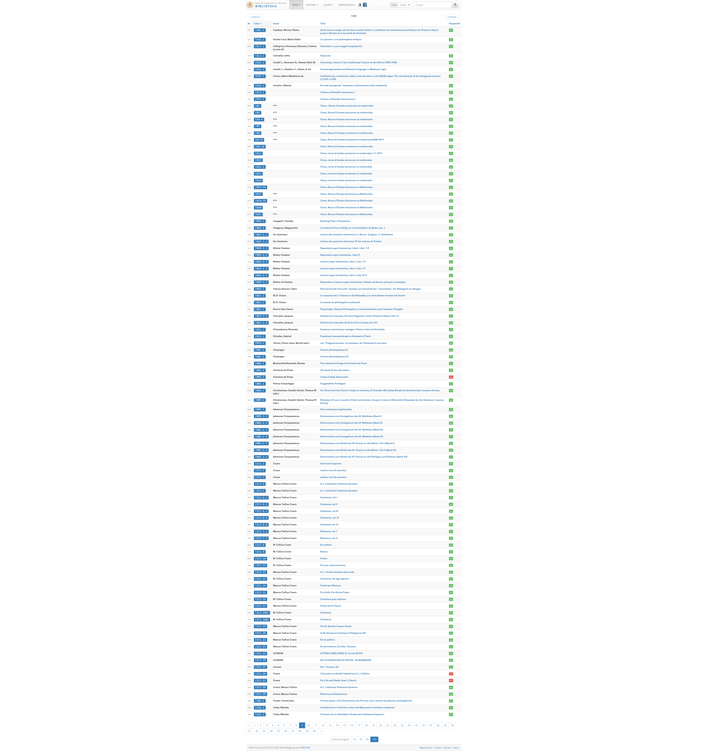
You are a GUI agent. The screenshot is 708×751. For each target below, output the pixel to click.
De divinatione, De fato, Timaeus (338, 646)
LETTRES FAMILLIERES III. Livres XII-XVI (341, 653)
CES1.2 (259, 69)
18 (366, 725)
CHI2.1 (259, 336)
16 (351, 725)
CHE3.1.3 (261, 316)
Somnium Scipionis (330, 463)
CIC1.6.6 (261, 524)
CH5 (257, 126)
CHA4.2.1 (261, 261)
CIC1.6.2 (261, 504)
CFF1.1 (259, 92)
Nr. (249, 23)
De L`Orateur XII (329, 666)
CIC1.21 (260, 639)
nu (451, 377)
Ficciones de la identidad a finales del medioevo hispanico (352, 714)
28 (438, 725)
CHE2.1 (259, 309)
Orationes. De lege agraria (334, 578)
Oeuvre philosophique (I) (334, 349)
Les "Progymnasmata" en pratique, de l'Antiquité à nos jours (353, 343)
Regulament (426, 747)
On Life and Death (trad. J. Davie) (338, 680)
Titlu (322, 23)
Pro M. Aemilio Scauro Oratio (336, 626)
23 (402, 725)
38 (300, 730)
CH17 (258, 194)
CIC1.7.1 (261, 531)
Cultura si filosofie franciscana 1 (337, 92)
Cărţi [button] (295, 4)
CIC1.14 (260, 585)
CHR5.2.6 (261, 450)
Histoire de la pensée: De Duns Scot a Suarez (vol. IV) (348, 322)
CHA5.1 (259, 288)
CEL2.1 (259, 55)
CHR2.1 (259, 363)
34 (271, 730)
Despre (448, 747)
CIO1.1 (259, 707)
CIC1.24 (260, 660)
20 (380, 725)
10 (308, 725)
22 (395, 725)
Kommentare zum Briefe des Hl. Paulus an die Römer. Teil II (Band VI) (358, 450)
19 (373, 725)
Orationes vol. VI (329, 524)
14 (337, 725)
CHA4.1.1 (261, 248)
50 (367, 739)
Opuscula (325, 55)
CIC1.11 (260, 565)
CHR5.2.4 (261, 436)
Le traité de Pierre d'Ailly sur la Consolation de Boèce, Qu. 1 (352, 227)
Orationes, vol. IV (329, 517)
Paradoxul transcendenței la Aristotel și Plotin (345, 336)
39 (307, 730)
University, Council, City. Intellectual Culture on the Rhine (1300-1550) (358, 62)
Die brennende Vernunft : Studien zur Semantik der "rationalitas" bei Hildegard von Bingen (370, 288)
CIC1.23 (260, 653)
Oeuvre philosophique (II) (334, 356)
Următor (453, 16)
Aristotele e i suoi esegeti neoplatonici (341, 46)
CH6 (257, 133)
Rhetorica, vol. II (329, 538)
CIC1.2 (259, 470)
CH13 (258, 173)
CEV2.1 (259, 85)
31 (249, 730)
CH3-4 (259, 119)
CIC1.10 (260, 558)
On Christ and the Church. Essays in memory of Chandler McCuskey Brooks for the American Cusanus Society (380, 390)
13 (330, 725)
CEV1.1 (259, 76)
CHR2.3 (259, 377)
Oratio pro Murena (330, 585)
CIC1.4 (259, 484)
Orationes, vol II (329, 504)
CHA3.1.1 (261, 234)
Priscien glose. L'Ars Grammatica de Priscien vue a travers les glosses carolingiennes (366, 700)
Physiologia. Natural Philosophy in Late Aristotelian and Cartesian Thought (361, 309)
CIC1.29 (260, 694)
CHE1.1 (259, 295)
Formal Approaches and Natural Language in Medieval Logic (353, 69)
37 (292, 730)
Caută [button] (328, 4)
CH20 (258, 207)
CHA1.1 (259, 221)
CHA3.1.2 (261, 241)
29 (445, 725)
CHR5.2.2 (261, 423)
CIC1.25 (260, 667)
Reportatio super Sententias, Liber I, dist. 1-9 (344, 248)
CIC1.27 (260, 680)
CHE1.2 (259, 302)
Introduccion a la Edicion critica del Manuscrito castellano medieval (357, 707)
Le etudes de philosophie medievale (340, 302)
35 (278, 730)
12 (323, 725)
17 (359, 725)
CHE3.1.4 (261, 322)
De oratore (326, 544)
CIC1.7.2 (261, 538)
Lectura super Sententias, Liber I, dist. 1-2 (343, 261)
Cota (256, 23)
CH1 (257, 105)
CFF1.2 (259, 99)
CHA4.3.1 (261, 282)
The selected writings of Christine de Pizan (343, 363)
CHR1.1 (259, 349)
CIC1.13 (260, 578)
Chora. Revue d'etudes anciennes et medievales (346, 119)
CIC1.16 (260, 599)
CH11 (258, 153)
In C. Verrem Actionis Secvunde (337, 572)
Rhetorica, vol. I (328, 531)
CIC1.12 (260, 572)
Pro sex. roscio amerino (333, 565)
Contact (438, 747)
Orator (323, 558)
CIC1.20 (260, 633)
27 (431, 725)
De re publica (327, 639)
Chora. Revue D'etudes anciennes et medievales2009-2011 (352, 139)
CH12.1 (259, 166)
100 (374, 739)
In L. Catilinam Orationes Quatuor (339, 483)
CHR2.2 (259, 370)
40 (314, 730)
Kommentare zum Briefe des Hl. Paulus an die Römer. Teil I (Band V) (357, 443)
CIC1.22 (260, 646)
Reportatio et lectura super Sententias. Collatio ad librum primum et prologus (363, 282)
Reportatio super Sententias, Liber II (340, 254)
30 (452, 725)
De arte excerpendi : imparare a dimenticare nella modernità (353, 85)
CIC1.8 (259, 545)
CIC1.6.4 (261, 517)
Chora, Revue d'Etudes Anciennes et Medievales (346, 187)
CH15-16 (260, 187)
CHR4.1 (259, 390)
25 (416, 725)
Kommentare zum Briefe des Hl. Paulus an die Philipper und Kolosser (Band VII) (363, 456)
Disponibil (454, 23)
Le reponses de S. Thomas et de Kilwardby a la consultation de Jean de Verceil (362, 295)
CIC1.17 (260, 606)
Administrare (347, 4)
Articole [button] (311, 4)
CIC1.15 (260, 592)
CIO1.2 (259, 714)
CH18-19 (260, 200)
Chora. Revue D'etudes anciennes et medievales (346, 112)
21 (387, 725)
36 (285, 730)
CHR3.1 (259, 383)
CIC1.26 (260, 673)
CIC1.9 (259, 551)
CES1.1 (259, 62)
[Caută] (455, 5)
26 (423, 725)
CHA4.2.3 (261, 275)
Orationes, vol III (329, 511)
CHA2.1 (259, 227)
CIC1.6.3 (261, 511)
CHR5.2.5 (261, 443)
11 (316, 725)
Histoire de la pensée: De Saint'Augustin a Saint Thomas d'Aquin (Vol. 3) (359, 315)
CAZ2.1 (259, 39)
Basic (456, 747)
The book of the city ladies (334, 370)
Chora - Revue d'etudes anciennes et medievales (346, 105)
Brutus (324, 551)
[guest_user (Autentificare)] (360, 5)
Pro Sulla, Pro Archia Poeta (334, 592)
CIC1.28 (260, 687)
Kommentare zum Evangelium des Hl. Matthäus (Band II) (351, 422)
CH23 (258, 214)
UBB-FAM (305, 747)
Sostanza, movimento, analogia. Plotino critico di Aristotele (352, 329)
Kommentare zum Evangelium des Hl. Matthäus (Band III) (351, 429)
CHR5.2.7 (261, 456)
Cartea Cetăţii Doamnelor (334, 376)
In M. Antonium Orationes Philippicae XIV (343, 633)
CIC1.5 (259, 490)
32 (257, 730)
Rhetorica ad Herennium (333, 694)
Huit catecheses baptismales (336, 409)
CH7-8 (259, 139)
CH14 (258, 180)
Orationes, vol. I (328, 497)
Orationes (325, 612)
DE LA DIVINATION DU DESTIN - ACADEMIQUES (345, 660)
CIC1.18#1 (262, 612)
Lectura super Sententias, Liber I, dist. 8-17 (343, 275)
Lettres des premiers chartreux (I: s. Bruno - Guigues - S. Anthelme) (356, 234)
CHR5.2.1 (261, 416)
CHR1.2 (259, 356)
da (451, 30)
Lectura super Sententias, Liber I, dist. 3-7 (343, 268)
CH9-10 (259, 146)
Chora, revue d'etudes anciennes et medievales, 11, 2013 (351, 153)
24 (409, 725)
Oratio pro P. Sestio (330, 605)
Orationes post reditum (333, 599)
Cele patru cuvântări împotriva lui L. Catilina (344, 673)
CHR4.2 (259, 400)
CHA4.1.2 (261, 255)
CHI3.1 (259, 343)
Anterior (254, 16)
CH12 (258, 160)
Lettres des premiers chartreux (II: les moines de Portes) (350, 241)
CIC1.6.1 (261, 497)
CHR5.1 (259, 409)
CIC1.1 (259, 463)
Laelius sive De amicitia (333, 470)
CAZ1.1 (259, 30)
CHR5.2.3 (261, 429)
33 (264, 730)
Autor (276, 23)
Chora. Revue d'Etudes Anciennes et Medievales (346, 193)
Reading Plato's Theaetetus (335, 221)
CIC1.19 (260, 626)
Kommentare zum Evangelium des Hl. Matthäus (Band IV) (351, 436)
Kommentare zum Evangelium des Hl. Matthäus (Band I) (351, 416)
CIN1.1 (259, 700)
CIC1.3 (259, 477)
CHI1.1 (259, 329)
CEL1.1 (259, 46)
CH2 (257, 112)
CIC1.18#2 (262, 619)
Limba (394, 5)
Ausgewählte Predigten (333, 383)
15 (344, 725)
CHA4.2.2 (261, 268)
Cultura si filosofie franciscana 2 (337, 99)
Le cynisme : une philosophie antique (340, 39)
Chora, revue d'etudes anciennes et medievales (346, 160)
